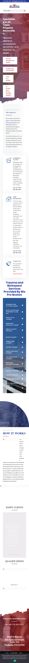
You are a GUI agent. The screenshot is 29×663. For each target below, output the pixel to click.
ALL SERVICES (13, 653)
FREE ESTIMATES (17, 274)
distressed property (11, 122)
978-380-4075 (7, 1)
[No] (27, 658)
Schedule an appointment (10, 69)
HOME (6, 653)
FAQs (20, 653)
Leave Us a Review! (8, 78)
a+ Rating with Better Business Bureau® (8, 91)
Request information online (10, 60)
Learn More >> (14, 585)
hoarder (19, 171)
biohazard (8, 124)
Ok (15, 660)
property (15, 205)
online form (12, 630)
